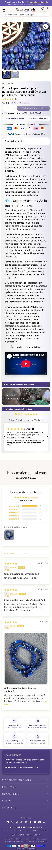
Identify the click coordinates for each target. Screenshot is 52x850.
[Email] (39, 822)
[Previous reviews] (4, 436)
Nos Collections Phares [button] (16, 780)
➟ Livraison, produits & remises (18, 409)
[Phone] (44, 822)
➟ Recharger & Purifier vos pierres (19, 384)
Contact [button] (7, 800)
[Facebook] (8, 822)
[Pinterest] (26, 822)
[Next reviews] (47, 436)
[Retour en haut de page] (26, 846)
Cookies (37, 835)
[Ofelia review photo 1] (26, 658)
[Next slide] (49, 481)
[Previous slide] (3, 481)
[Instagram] (17, 822)
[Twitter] (12, 822)
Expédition (43, 831)
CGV (13, 835)
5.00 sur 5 (33, 497)
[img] (10, 563)
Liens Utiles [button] (9, 787)
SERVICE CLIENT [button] (10, 793)
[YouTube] (35, 822)
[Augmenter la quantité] (13, 108)
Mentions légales (24, 835)
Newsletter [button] (9, 807)
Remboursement (10, 831)
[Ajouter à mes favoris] (45, 26)
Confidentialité (25, 831)
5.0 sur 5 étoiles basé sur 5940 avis (26, 420)
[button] (4, 9)
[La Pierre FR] (26, 9)
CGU (35, 831)
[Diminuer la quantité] (4, 108)
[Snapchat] (30, 822)
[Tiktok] (21, 822)
